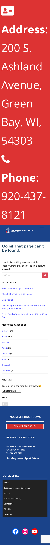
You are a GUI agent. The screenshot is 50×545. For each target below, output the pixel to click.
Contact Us (8, 504)
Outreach (6, 365)
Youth (4, 359)
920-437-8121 (16, 453)
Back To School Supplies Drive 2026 (17, 288)
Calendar (8, 514)
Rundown (6, 370)
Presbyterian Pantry (12, 498)
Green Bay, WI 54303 (15, 450)
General (5, 331)
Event (5, 404)
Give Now (8, 509)
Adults (5, 348)
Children (6, 353)
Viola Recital (7, 300)
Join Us (7, 493)
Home (6, 482)
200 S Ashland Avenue (25, 446)
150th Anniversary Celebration (17, 488)
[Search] (45, 275)
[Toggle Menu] (41, 229)
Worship (5, 342)
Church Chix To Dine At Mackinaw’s (17, 294)
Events (5, 336)
